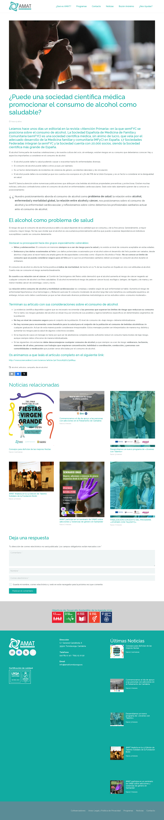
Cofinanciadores (78, 811)
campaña (31, 367)
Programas (128, 811)
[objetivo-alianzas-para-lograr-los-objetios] (106, 617)
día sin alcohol (42, 367)
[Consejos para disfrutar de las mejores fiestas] (31, 419)
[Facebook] (19, 652)
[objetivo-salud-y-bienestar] (69, 617)
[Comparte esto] (18, 374)
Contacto (150, 811)
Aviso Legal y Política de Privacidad (104, 811)
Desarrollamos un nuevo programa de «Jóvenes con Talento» (138, 716)
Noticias (140, 811)
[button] (72, 6)
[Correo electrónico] (12, 652)
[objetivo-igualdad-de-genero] (94, 617)
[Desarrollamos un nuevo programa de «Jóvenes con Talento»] (132, 419)
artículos (22, 367)
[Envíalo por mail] (12, 374)
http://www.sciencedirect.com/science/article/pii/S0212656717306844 (42, 360)
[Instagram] (33, 652)
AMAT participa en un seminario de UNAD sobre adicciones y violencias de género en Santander (81, 520)
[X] (26, 652)
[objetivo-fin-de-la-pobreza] (57, 617)
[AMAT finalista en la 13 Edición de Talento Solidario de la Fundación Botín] (31, 476)
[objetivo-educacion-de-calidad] (82, 617)
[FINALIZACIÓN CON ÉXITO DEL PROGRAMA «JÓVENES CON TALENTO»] (132, 490)
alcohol (15, 367)
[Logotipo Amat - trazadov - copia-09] (20, 6)
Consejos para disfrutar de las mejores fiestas (30, 449)
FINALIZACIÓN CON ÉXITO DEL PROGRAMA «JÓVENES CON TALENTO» (130, 521)
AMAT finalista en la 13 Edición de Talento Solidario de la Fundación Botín (28, 495)
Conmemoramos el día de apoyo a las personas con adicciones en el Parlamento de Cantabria (81, 419)
